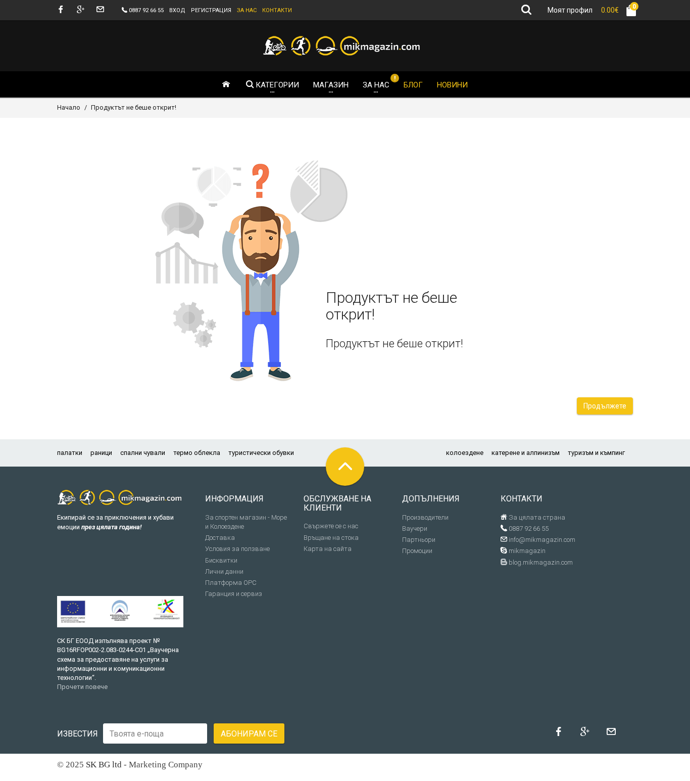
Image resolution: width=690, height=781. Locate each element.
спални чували (142, 452)
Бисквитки (221, 560)
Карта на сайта (328, 549)
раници (101, 452)
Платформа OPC (231, 582)
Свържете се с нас (331, 526)
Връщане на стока (331, 537)
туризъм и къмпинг (596, 452)
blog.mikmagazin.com (540, 562)
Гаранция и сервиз (233, 594)
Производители (425, 517)
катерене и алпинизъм (525, 452)
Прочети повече (82, 687)
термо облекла (196, 452)
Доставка (220, 537)
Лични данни (224, 571)
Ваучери (414, 528)
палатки (69, 452)
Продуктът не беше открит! (133, 107)
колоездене (464, 452)
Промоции (417, 551)
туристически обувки (261, 452)
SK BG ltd (104, 764)
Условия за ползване (237, 549)
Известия (77, 734)
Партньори (418, 539)
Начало (68, 107)
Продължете (604, 406)
